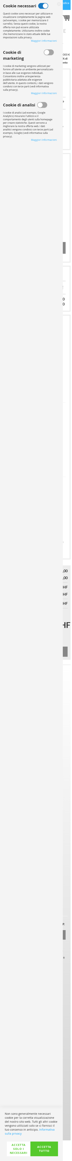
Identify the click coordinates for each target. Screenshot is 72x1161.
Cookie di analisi (42, 105)
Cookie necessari (43, 6)
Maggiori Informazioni (44, 40)
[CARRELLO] (67, 18)
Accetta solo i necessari (18, 1149)
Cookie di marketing (49, 52)
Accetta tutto (44, 1149)
